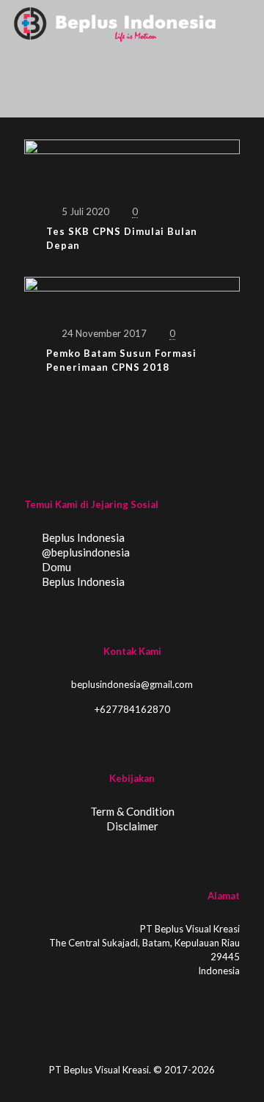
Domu (55, 566)
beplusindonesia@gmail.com (132, 684)
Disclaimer (132, 826)
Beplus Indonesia (82, 537)
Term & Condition (132, 811)
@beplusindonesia (85, 552)
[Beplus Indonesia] (115, 22)
